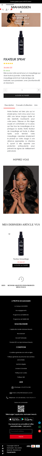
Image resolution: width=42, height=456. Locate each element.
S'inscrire (21, 436)
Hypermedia (11, 452)
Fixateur (24, 21)
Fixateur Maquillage (22, 23)
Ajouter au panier (22, 95)
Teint (17, 21)
